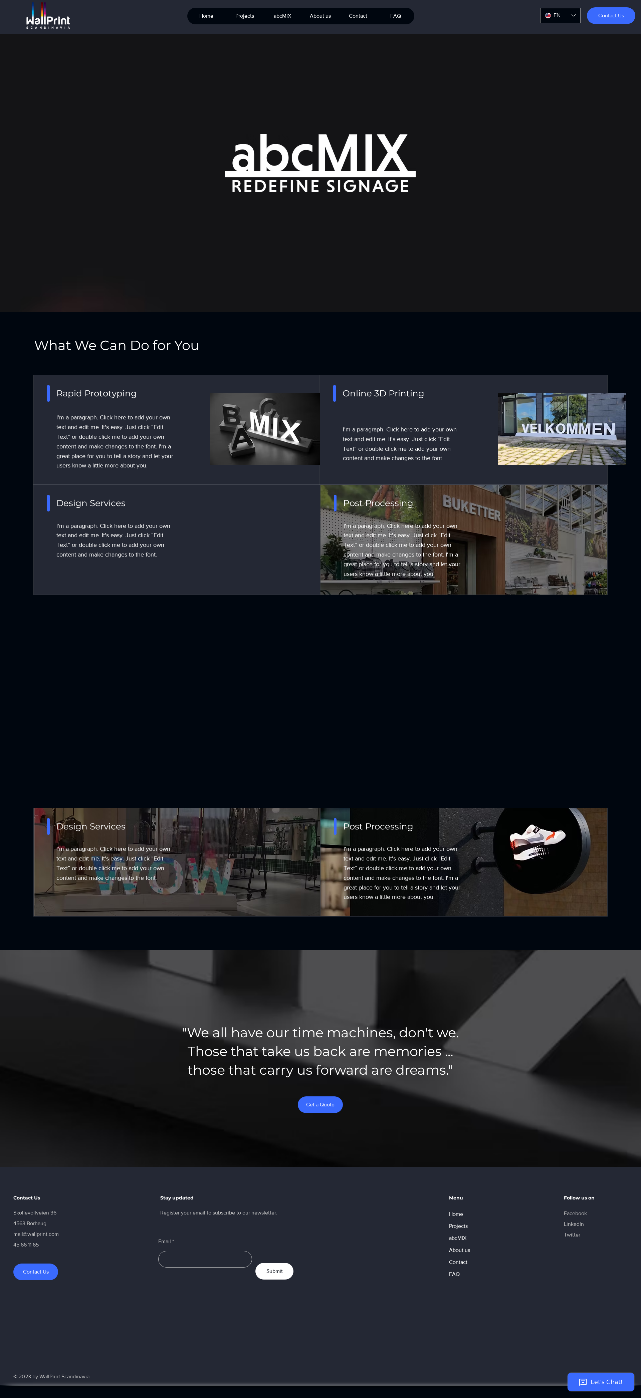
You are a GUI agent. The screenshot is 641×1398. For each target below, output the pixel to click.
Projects (458, 1226)
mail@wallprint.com (36, 1234)
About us (459, 1250)
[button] (282, 16)
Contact (458, 1262)
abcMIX (457, 1238)
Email (164, 1241)
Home (456, 1214)
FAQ (454, 1274)
